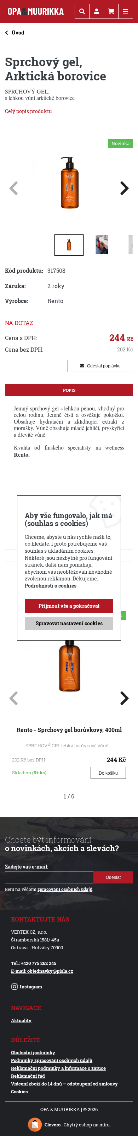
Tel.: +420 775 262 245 (33, 963)
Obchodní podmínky (33, 1052)
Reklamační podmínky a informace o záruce (58, 1068)
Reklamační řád (28, 1076)
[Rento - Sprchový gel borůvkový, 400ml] (69, 709)
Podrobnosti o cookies (50, 585)
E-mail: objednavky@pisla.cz (42, 971)
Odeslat (113, 877)
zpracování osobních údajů (65, 889)
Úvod (18, 32)
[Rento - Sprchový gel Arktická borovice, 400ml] (69, 222)
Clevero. (53, 1124)
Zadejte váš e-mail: (26, 867)
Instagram (31, 986)
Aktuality (21, 1020)
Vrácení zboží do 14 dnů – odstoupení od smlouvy (64, 1084)
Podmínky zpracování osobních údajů (51, 1060)
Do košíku (108, 773)
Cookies (19, 1091)
